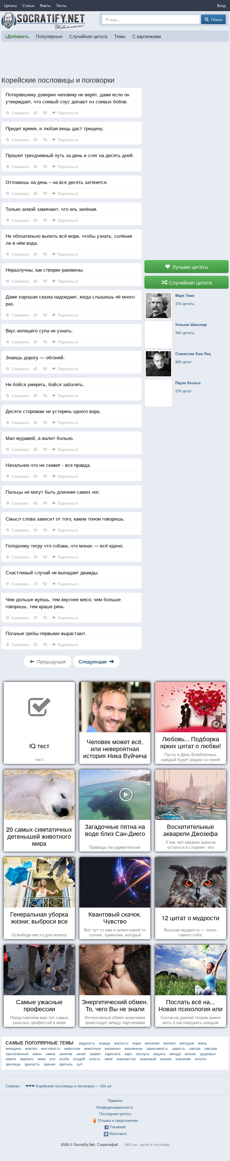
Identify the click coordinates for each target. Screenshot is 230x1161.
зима (41, 1058)
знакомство (126, 1058)
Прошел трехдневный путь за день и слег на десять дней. (70, 154)
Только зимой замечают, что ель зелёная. (52, 208)
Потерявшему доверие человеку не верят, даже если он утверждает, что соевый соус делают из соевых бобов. (67, 98)
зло (52, 1058)
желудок (187, 1043)
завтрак (210, 1048)
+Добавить (17, 36)
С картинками (146, 36)
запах (81, 1053)
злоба (64, 1058)
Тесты (61, 5)
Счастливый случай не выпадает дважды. (52, 572)
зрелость (32, 1064)
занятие (65, 1053)
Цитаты (10, 5)
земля (11, 1058)
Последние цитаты (115, 1113)
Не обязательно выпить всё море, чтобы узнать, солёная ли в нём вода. (69, 239)
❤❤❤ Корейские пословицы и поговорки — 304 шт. (69, 1085)
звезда (175, 1053)
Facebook (118, 1126)
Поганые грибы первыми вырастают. (46, 633)
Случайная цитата (88, 36)
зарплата (112, 1053)
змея (108, 1058)
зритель (66, 1064)
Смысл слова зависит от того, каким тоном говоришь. (65, 518)
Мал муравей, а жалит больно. (40, 437)
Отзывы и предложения (118, 1120)
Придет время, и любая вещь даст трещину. (55, 128)
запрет (95, 1053)
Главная (12, 1085)
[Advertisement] (115, 58)
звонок (190, 1053)
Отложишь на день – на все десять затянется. (57, 181)
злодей (79, 1058)
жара (136, 1043)
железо (169, 1043)
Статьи (28, 5)
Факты (45, 5)
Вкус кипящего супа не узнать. (39, 330)
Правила (115, 1100)
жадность (87, 1043)
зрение (49, 1064)
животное (72, 1048)
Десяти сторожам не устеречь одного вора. (53, 410)
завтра (194, 1048)
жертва (31, 1048)
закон (37, 1053)
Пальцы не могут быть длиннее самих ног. (53, 491)
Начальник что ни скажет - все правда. (48, 464)
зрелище (13, 1064)
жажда (104, 1043)
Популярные (49, 36)
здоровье (207, 1053)
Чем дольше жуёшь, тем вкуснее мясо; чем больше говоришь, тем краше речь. (63, 603)
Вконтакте (118, 1133)
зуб (79, 1064)
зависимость (157, 1048)
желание (152, 1043)
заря (128, 1053)
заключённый (17, 1053)
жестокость (50, 1048)
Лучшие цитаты (189, 266)
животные (92, 1048)
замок (50, 1053)
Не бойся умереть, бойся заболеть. (45, 384)
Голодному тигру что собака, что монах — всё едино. (65, 545)
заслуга (142, 1053)
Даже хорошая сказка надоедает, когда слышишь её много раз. (70, 300)
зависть (178, 1048)
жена (202, 1043)
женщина (13, 1048)
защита (159, 1053)
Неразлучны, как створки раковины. (45, 269)
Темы (120, 36)
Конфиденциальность (115, 1107)
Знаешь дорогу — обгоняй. (35, 357)
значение (183, 1058)
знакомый (148, 1058)
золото (200, 1058)
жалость (121, 1043)
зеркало (26, 1058)
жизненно (113, 1048)
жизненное (133, 1048)
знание (165, 1058)
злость (94, 1058)
